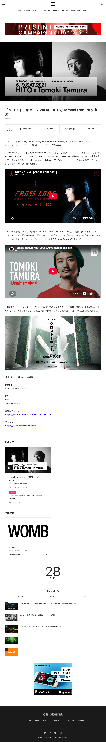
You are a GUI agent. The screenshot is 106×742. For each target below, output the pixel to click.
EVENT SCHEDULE (14, 555)
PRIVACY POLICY (42, 720)
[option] (21, 597)
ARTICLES (46, 11)
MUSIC (56, 11)
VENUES (36, 11)
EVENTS (27, 11)
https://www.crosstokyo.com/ (20, 425)
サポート (81, 720)
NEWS (18, 11)
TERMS (28, 720)
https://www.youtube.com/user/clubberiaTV (28, 414)
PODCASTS (75, 11)
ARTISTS (86, 11)
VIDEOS (65, 11)
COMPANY (70, 720)
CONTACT (57, 720)
